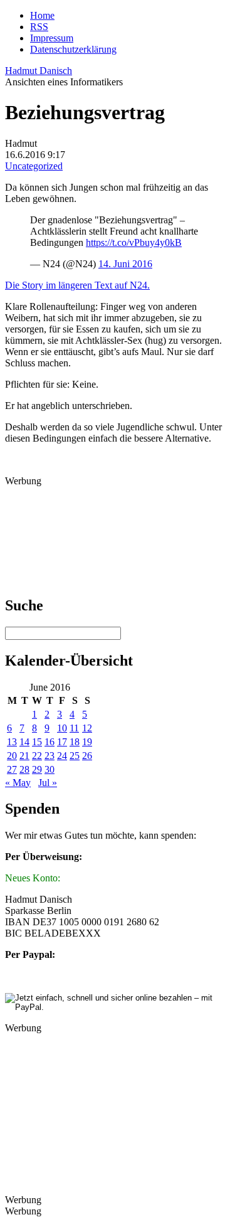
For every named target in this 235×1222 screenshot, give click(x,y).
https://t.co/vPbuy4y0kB (134, 242)
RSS (39, 26)
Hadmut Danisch (38, 70)
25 (75, 755)
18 (75, 741)
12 (87, 728)
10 (62, 728)
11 (74, 728)
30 (49, 769)
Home (42, 15)
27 (12, 769)
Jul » (47, 782)
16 (49, 741)
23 (49, 755)
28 (24, 769)
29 (37, 769)
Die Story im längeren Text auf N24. (77, 285)
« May (18, 782)
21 (24, 755)
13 (12, 741)
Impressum (51, 38)
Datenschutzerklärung (73, 49)
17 (62, 741)
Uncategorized (34, 166)
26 (87, 755)
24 (62, 755)
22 (37, 755)
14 (24, 741)
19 (87, 741)
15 (37, 741)
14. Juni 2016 (125, 263)
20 (12, 755)
